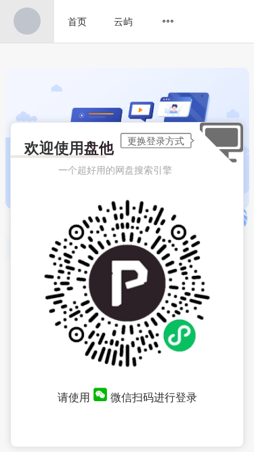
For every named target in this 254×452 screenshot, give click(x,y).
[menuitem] (27, 21)
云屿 (123, 21)
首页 (77, 21)
